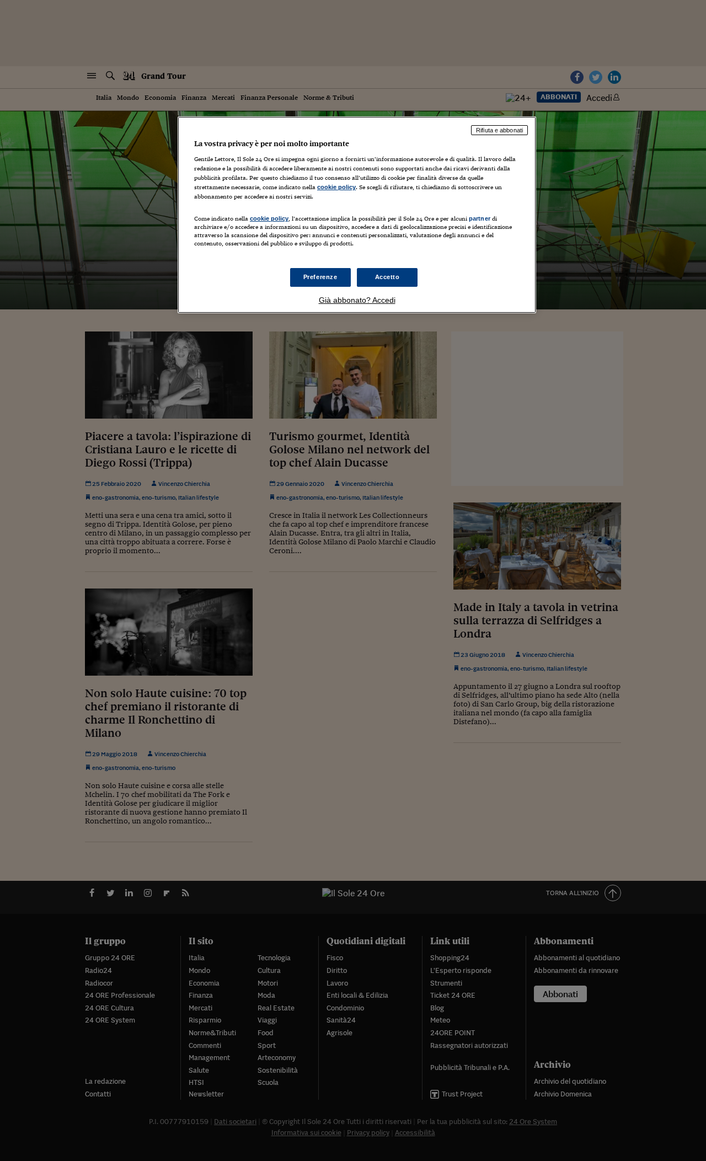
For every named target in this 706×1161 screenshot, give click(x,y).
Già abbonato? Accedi (357, 300)
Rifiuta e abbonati (499, 130)
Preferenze (320, 277)
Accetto (387, 277)
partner (479, 218)
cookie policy (336, 187)
